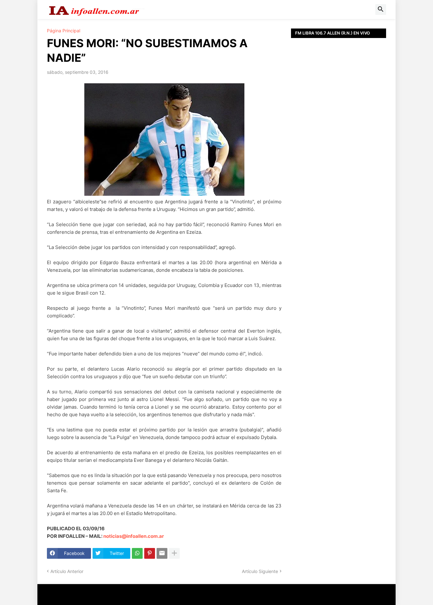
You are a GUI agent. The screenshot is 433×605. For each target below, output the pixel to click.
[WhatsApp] (137, 553)
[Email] (162, 553)
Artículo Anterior (66, 571)
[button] (380, 9)
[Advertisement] (338, 181)
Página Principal (63, 31)
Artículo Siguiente (260, 571)
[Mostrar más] (174, 553)
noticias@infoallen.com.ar (133, 536)
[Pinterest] (149, 553)
